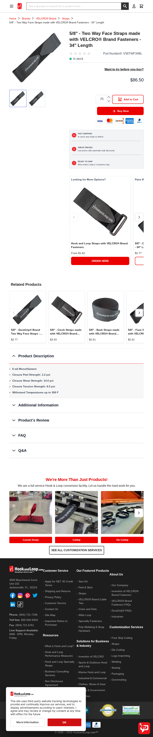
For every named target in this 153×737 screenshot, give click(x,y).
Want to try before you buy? (124, 69)
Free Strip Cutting (122, 637)
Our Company (120, 585)
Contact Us (51, 609)
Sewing (116, 667)
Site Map (50, 615)
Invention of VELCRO (91, 656)
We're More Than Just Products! (76, 479)
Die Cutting (122, 540)
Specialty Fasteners (90, 621)
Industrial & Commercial (93, 678)
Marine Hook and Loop (92, 672)
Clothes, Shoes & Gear (92, 684)
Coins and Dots (88, 609)
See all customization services (76, 550)
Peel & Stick (86, 587)
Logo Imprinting (121, 655)
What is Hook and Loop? (59, 646)
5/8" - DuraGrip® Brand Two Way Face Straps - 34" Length (25, 331)
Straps (66, 18)
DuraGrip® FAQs (122, 610)
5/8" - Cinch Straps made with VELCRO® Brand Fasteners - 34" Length (66, 331)
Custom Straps (31, 540)
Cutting (76, 540)
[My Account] (134, 6)
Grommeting (119, 679)
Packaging (118, 673)
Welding (116, 661)
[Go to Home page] (19, 6)
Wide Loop (85, 615)
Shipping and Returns (58, 591)
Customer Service (55, 603)
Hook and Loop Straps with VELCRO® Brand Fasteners (99, 245)
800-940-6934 (29, 619)
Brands (26, 18)
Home (12, 18)
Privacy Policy (53, 597)
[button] (80, 53)
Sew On (83, 581)
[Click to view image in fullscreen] (37, 57)
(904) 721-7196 (28, 614)
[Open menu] (12, 6)
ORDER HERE (100, 260)
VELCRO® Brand (46, 18)
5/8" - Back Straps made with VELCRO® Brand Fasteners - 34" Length (104, 331)
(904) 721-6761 (24, 625)
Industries (117, 616)
